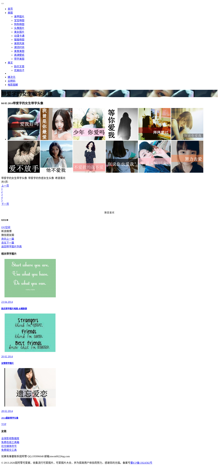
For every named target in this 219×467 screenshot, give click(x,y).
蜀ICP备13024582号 (141, 462)
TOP (3, 424)
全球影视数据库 (10, 438)
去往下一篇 (7, 242)
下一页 (5, 204)
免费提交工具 (9, 450)
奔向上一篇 (7, 239)
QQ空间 (5, 227)
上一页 (5, 185)
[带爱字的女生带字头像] (24, 139)
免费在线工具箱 (10, 442)
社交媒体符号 (9, 446)
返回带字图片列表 (11, 246)
